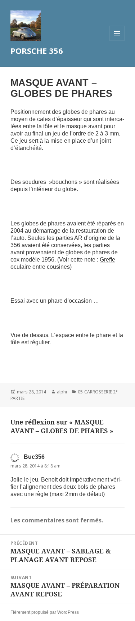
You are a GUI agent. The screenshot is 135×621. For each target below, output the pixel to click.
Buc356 (34, 457)
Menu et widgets (117, 40)
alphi (62, 392)
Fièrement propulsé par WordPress (44, 612)
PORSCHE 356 (36, 50)
